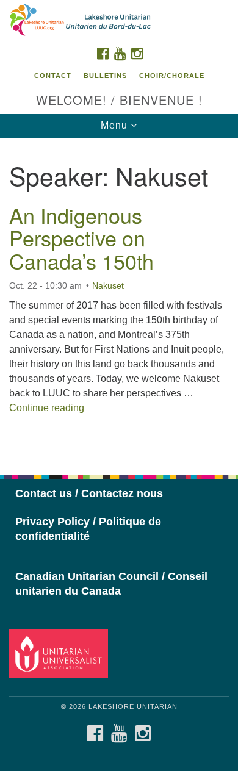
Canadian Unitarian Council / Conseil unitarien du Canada (111, 583)
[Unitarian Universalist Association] (60, 653)
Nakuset (108, 285)
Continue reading (46, 408)
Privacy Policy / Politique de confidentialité (88, 528)
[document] (119, 299)
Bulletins (105, 75)
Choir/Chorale (171, 75)
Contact (52, 75)
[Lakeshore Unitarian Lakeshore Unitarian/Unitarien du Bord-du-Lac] (119, 20)
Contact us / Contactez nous (89, 493)
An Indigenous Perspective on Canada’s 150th (81, 238)
